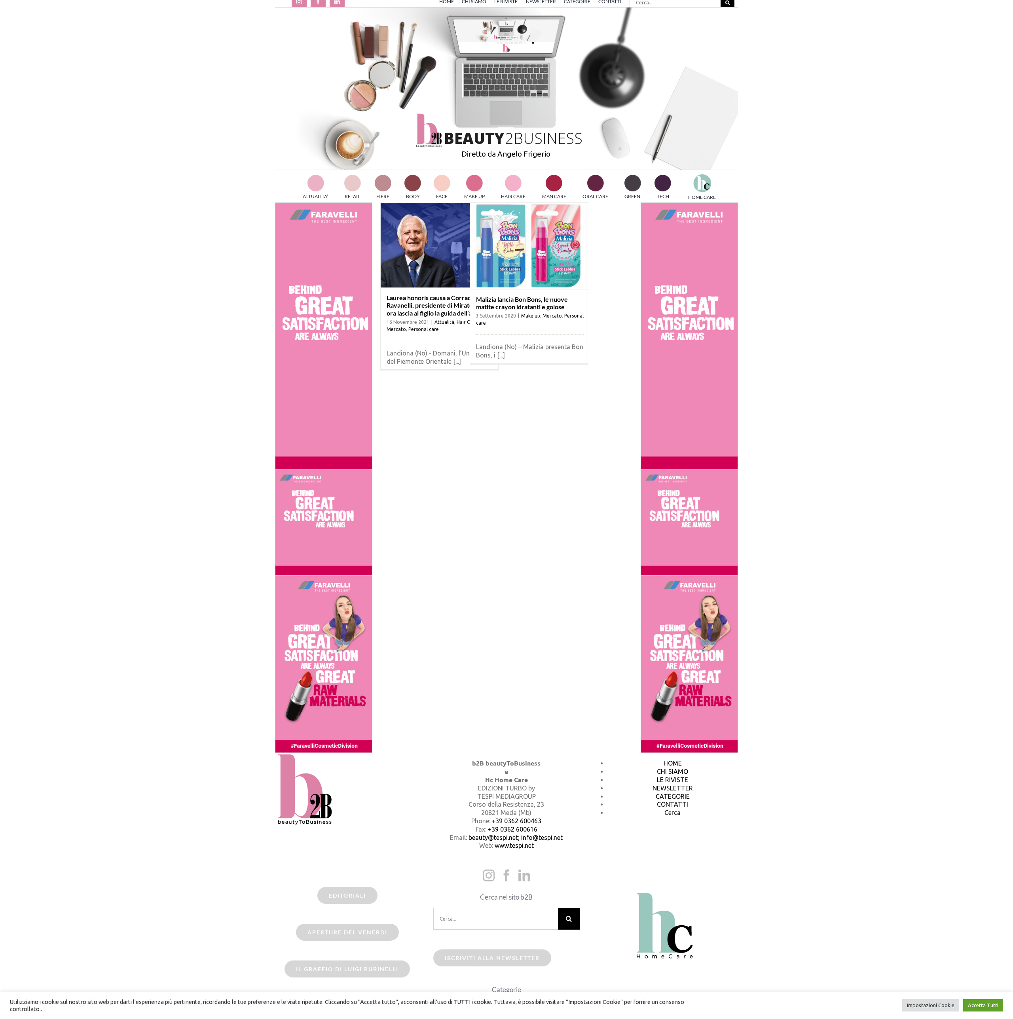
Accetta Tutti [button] (983, 1005)
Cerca (672, 812)
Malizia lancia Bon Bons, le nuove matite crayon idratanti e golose (522, 302)
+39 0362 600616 (512, 829)
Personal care (423, 329)
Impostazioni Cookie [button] (930, 1005)
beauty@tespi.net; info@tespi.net (516, 837)
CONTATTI (672, 804)
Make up (530, 315)
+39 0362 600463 (516, 820)
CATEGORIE (673, 796)
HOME (673, 763)
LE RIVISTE (672, 779)
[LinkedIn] (524, 875)
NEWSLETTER (673, 788)
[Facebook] (506, 875)
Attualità (444, 322)
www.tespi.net (514, 845)
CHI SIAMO (672, 771)
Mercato (396, 329)
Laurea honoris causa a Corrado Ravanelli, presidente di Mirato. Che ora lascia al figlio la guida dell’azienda (438, 305)
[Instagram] (489, 875)
